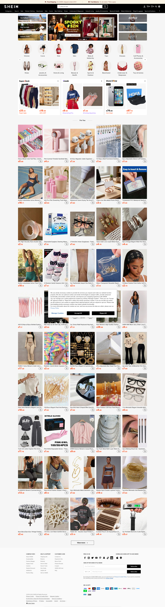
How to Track (43, 566)
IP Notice (41, 601)
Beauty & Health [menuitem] (114, 11)
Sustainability (29, 559)
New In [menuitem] (17, 11)
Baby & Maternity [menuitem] (126, 11)
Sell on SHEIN (44, 573)
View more (81, 543)
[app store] (117, 558)
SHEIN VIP (43, 570)
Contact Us (58, 556)
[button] (156, 6)
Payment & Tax (59, 559)
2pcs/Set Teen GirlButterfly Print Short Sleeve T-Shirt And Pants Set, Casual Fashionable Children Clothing (134, 366)
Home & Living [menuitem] (90, 11)
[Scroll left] (157, 11)
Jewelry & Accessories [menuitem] (102, 11)
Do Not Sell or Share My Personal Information (38, 598)
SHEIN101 (29, 570)
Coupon (57, 566)
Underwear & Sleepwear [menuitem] (77, 11)
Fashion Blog (29, 573)
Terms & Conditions (57, 598)
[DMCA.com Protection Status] (89, 594)
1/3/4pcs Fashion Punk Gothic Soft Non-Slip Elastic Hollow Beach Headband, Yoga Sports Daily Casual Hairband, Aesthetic (134, 283)
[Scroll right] (159, 11)
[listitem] (30, 144)
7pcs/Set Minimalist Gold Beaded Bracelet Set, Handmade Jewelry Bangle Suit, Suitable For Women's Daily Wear (134, 490)
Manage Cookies (54, 596)
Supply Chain (29, 563)
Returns (42, 559)
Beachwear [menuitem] (39, 11)
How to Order (43, 563)
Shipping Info (43, 556)
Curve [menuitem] (51, 11)
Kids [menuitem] (46, 11)
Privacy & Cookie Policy (120, 577)
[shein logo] (11, 6)
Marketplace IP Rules (31, 601)
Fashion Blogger (30, 561)
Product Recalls (59, 563)
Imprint (56, 601)
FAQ (56, 570)
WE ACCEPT (86, 585)
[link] (41, 2)
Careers (28, 566)
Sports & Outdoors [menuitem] (150, 11)
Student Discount (30, 568)
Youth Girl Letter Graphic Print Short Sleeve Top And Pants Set (30, 449)
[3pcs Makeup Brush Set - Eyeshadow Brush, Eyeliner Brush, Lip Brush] (134, 431)
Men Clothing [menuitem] (58, 11)
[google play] (121, 558)
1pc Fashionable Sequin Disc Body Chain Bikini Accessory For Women (82, 283)
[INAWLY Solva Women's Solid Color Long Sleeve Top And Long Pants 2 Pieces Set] (30, 348)
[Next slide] (115, 27)
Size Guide (43, 568)
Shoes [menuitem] (66, 11)
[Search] (105, 6)
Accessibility (49, 601)
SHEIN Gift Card (59, 568)
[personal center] (144, 6)
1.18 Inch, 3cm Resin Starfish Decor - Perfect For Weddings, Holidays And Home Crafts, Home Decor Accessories (56, 531)
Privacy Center (30, 596)
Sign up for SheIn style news (92, 563)
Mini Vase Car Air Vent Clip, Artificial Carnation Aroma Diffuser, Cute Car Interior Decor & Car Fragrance (56, 324)
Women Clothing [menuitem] (30, 11)
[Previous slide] (50, 27)
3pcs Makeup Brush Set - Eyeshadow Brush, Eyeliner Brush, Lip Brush (134, 449)
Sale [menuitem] (22, 11)
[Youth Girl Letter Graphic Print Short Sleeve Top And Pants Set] (30, 431)
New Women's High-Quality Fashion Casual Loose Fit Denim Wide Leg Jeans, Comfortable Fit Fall (108, 324)
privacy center (109, 578)
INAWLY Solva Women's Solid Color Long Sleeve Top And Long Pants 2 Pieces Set (30, 366)
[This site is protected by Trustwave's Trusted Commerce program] (84, 594)
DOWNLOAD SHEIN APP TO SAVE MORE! (127, 554)
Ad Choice (62, 601)
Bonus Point (58, 561)
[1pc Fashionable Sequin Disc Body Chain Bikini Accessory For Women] (82, 265)
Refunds (42, 561)
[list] (98, 557)
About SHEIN (29, 556)
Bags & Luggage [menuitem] (138, 11)
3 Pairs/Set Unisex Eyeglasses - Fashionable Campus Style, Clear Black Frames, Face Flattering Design (82, 241)
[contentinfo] (112, 589)
